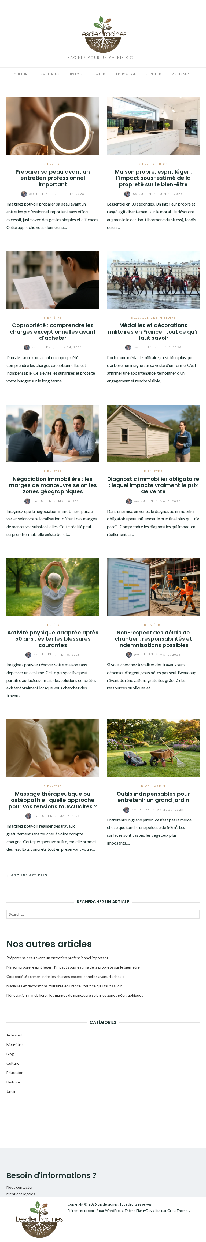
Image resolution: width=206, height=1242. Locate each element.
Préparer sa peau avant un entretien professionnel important (53, 178)
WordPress (114, 1210)
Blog (163, 164)
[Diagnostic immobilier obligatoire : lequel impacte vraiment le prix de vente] (153, 432)
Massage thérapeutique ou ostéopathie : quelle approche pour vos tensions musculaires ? (53, 800)
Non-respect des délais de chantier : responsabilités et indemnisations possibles (153, 639)
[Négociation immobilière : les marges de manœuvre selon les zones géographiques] (52, 432)
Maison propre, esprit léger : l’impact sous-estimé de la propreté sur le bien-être (153, 178)
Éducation (126, 74)
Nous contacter (19, 1187)
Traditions (49, 74)
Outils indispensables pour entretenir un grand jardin (153, 797)
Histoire (77, 74)
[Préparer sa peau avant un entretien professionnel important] (52, 125)
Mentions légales (20, 1194)
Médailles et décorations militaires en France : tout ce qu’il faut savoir (153, 332)
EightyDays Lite (148, 1210)
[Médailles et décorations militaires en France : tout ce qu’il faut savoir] (153, 279)
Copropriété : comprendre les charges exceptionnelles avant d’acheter (53, 332)
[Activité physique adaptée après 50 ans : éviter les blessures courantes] (52, 586)
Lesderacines (108, 1204)
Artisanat (182, 74)
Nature (100, 74)
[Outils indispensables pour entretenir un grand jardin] (153, 747)
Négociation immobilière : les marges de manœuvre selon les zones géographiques (53, 485)
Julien (39, 193)
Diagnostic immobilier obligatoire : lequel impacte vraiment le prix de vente (153, 485)
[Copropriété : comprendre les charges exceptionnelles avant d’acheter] (52, 279)
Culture (22, 74)
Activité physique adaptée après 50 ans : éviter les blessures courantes (52, 639)
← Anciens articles (26, 875)
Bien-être (154, 74)
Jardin (158, 786)
